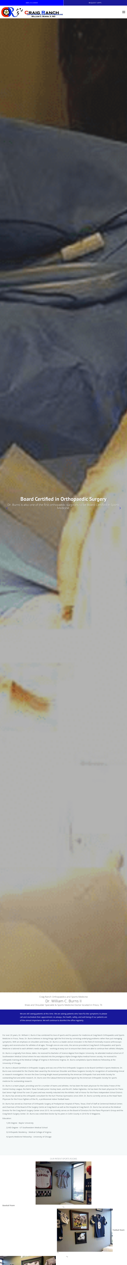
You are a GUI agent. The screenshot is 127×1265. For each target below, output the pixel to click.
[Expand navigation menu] (124, 12)
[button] (7, 508)
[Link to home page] (32, 12)
